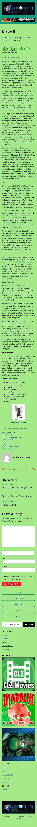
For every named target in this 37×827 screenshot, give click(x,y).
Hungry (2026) (9, 505)
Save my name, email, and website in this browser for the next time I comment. (18, 578)
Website (4, 566)
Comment (5, 525)
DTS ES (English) (8, 439)
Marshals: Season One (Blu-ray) (17, 487)
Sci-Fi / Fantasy (8, 449)
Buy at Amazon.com (18, 423)
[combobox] (12, 624)
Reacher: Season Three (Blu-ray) (17, 496)
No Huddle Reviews (8, 484)
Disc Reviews (14, 37)
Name (4, 550)
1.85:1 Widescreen (8, 432)
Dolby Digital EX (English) (11, 437)
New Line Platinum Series (11, 447)
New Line (5, 444)
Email (5, 558)
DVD (3, 442)
